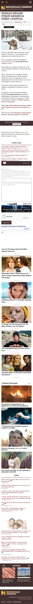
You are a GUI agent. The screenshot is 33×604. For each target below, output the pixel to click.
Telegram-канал (20, 132)
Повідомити (17, 124)
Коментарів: (18, 22)
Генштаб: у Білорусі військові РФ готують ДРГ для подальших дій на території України (15, 150)
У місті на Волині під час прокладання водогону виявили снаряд (15, 537)
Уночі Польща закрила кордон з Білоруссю (14, 155)
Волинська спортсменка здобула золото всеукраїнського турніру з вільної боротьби (14, 558)
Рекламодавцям (17, 601)
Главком (9, 63)
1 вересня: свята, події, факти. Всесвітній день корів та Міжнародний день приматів (15, 491)
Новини (16, 475)
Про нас (3, 601)
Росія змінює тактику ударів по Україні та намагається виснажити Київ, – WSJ (13, 509)
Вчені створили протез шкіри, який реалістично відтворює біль (15, 480)
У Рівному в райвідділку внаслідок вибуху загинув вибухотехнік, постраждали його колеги (15, 550)
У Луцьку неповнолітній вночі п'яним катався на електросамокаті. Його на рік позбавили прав (15, 497)
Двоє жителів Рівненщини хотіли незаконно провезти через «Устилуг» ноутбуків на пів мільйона (14, 543)
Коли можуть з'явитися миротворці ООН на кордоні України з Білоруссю (14, 147)
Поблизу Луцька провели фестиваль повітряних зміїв (15, 503)
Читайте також (16, 143)
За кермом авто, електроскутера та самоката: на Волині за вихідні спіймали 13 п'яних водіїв (16, 531)
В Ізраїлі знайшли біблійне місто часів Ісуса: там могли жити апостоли (15, 486)
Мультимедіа (17, 566)
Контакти (9, 601)
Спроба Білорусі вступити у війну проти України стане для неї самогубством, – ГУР (16, 107)
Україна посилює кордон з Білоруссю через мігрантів (14, 159)
